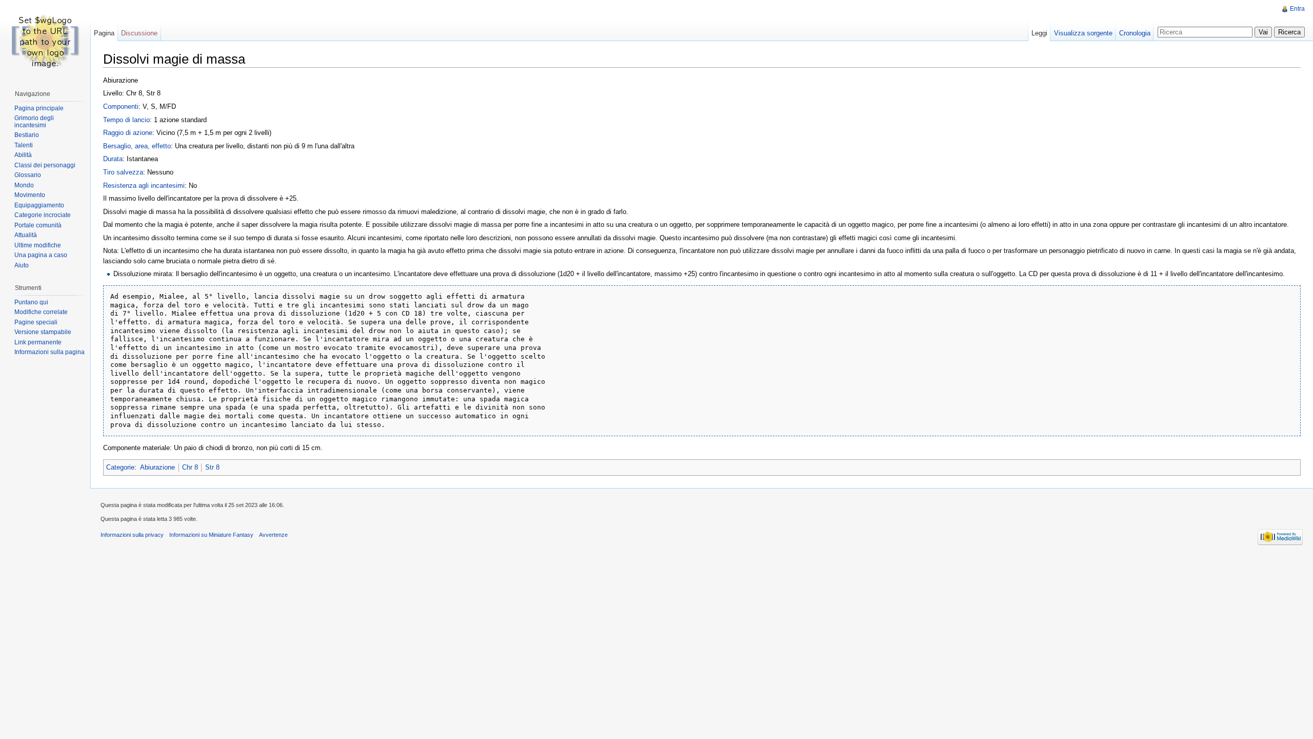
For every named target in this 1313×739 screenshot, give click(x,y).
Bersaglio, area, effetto (137, 146)
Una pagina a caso (40, 255)
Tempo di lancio (126, 120)
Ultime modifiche (37, 245)
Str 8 (212, 467)
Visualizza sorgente (1083, 33)
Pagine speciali (35, 322)
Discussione (139, 33)
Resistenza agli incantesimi (144, 185)
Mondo (24, 185)
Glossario (27, 175)
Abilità (23, 155)
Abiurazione (157, 467)
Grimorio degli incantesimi (34, 121)
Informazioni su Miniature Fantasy (211, 535)
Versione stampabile (42, 332)
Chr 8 (190, 467)
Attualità (25, 235)
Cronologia (1134, 33)
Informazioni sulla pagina (49, 352)
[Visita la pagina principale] (45, 41)
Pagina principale (39, 108)
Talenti (23, 145)
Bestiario (26, 135)
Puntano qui (31, 302)
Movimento (29, 195)
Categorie (120, 467)
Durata (113, 159)
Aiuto (21, 265)
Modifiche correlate (41, 312)
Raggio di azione (127, 133)
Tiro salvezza (123, 172)
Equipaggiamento (39, 205)
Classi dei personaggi (44, 165)
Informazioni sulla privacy (132, 535)
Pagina (104, 33)
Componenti (120, 106)
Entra (1297, 8)
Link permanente (38, 342)
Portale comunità (38, 225)
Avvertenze (273, 535)
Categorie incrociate (42, 215)
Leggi (1039, 33)
